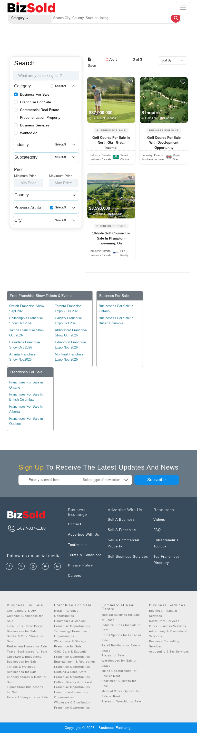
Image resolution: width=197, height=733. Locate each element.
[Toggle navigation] (183, 7)
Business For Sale (35, 94)
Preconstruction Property (40, 117)
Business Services (35, 125)
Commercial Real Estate (39, 110)
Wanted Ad (28, 133)
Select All (60, 85)
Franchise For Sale (35, 102)
